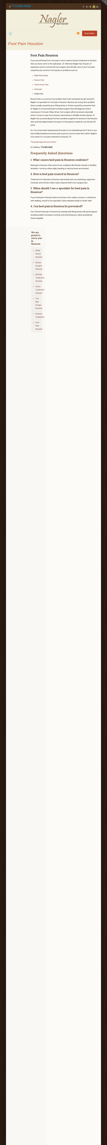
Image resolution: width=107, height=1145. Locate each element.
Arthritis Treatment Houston (38, 277)
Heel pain (38, 89)
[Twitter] (90, 7)
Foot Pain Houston (38, 325)
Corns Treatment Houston (38, 289)
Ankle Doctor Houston (38, 253)
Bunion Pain (39, 80)
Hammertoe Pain (41, 85)
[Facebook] (83, 7)
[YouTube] (94, 6)
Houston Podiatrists (38, 315)
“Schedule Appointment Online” (44, 142)
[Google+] (87, 7)
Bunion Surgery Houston (38, 265)
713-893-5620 (21, 6)
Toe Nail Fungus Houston (38, 303)
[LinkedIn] (97, 7)
